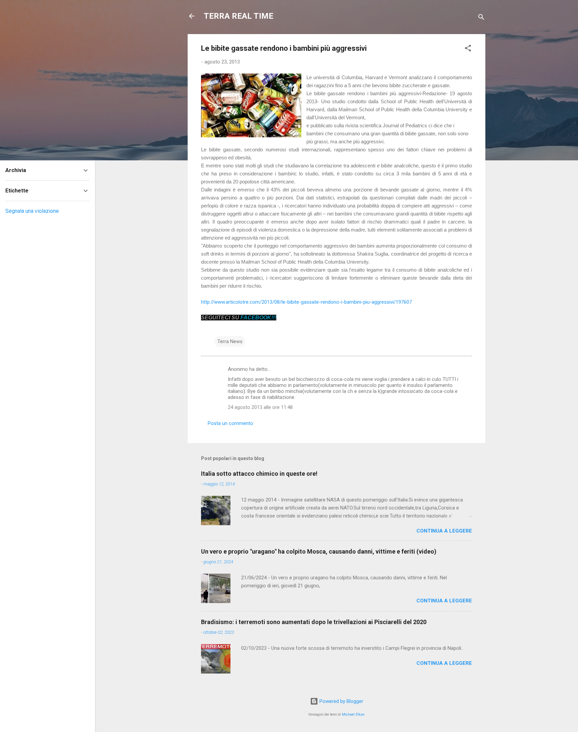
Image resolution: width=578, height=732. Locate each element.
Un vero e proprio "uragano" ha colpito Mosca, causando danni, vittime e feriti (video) (319, 551)
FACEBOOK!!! (258, 317)
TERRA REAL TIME (238, 16)
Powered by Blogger (340, 701)
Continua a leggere (444, 531)
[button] (468, 49)
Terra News (230, 341)
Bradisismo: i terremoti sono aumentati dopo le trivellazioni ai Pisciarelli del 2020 (313, 621)
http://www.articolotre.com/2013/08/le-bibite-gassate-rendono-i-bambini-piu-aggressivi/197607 (306, 302)
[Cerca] (481, 18)
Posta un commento (230, 423)
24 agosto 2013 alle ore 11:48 (260, 407)
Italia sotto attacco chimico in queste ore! (259, 473)
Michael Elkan (353, 714)
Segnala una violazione (32, 211)
